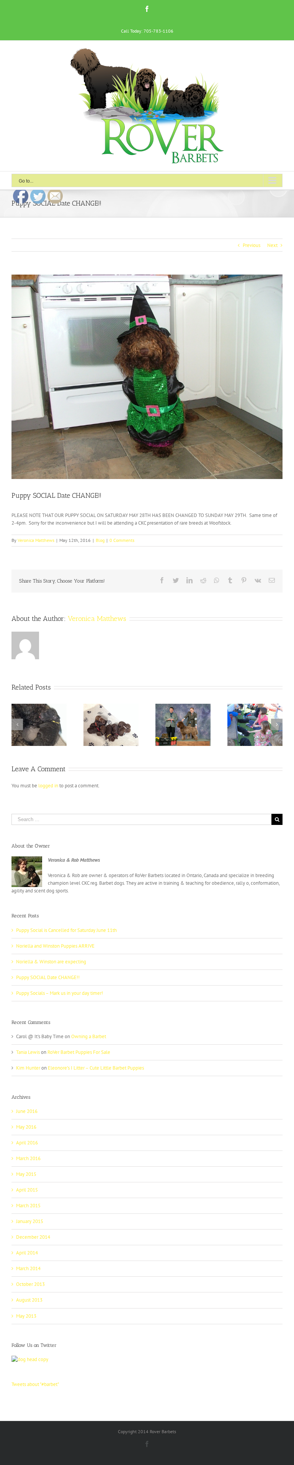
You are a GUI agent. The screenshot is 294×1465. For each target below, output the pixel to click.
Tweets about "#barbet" (35, 1384)
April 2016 (27, 1142)
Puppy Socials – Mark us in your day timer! (59, 993)
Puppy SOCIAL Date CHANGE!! (48, 977)
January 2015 (29, 1221)
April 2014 (27, 1252)
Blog (100, 540)
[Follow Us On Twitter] (29, 1359)
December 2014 (33, 1237)
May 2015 (26, 1174)
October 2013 (30, 1284)
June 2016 (27, 1111)
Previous (251, 245)
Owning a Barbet (88, 1036)
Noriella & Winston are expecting (51, 961)
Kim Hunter (28, 1068)
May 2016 (26, 1127)
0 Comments (121, 540)
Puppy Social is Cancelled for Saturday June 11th (66, 930)
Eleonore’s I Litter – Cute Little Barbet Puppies (96, 1068)
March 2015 (28, 1205)
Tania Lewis (28, 1052)
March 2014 (28, 1268)
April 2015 (27, 1190)
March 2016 (28, 1158)
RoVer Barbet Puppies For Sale (78, 1052)
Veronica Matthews (36, 540)
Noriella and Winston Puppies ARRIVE (55, 946)
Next (272, 245)
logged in (48, 785)
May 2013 (26, 1316)
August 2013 (29, 1300)
